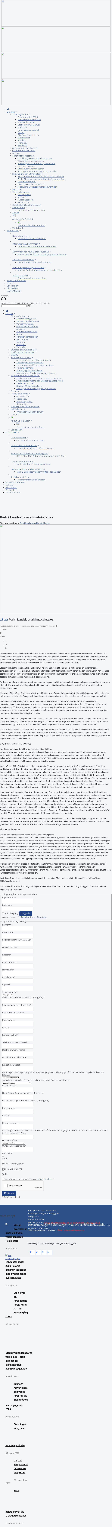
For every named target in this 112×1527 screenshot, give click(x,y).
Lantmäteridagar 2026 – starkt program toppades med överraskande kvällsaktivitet (15, 1270)
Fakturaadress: (9, 1085)
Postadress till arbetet (13, 1012)
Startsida (4, 523)
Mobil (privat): (9, 977)
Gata (4, 1158)
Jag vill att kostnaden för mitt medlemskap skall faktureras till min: (36, 1080)
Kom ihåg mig (11, 913)
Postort (6, 954)
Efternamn (8, 932)
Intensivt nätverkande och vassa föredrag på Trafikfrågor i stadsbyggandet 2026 (16, 1396)
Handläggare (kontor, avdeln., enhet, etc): (22, 1093)
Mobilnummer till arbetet (14, 1057)
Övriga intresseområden (14, 1146)
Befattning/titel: (10, 1035)
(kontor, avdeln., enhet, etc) (16, 1005)
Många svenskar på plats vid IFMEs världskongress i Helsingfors (16, 1233)
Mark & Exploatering (12, 1169)
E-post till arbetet (11, 1065)
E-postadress (9, 897)
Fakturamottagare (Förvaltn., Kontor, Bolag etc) (25, 1100)
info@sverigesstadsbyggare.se (58, 1222)
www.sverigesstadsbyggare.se (86, 1222)
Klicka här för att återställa (33, 917)
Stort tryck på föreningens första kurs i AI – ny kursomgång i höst (16, 1305)
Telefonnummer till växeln (15, 1042)
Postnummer (9, 962)
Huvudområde (9, 1140)
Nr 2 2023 (35, 626)
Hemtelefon (8, 969)
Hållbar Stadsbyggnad (13, 1163)
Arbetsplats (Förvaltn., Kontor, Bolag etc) (23, 997)
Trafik (5, 1174)
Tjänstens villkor (45, 1179)
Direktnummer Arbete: (13, 1050)
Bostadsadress (10, 947)
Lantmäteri (7, 1153)
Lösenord (7, 905)
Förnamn (7, 924)
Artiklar (13, 523)
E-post (6, 984)
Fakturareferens (10, 1123)
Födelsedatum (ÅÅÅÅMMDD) (17, 939)
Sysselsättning (9, 992)
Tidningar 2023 (46, 626)
